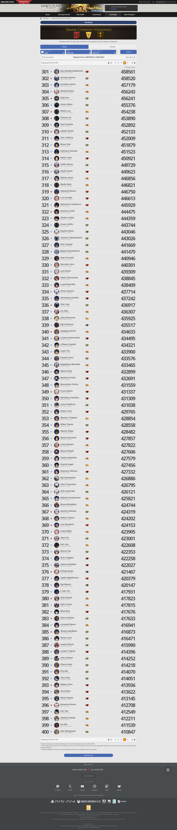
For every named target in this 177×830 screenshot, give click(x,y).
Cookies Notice (99, 795)
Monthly (112, 47)
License (75, 795)
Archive (128, 52)
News (71, 790)
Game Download (88, 776)
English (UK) (161, 2)
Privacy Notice (91, 795)
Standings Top (88, 755)
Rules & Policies (82, 795)
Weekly (64, 47)
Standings (46, 18)
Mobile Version (89, 764)
